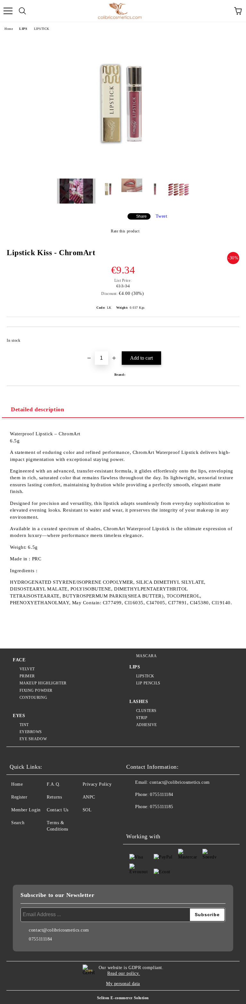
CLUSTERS (146, 710)
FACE (19, 659)
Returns (54, 797)
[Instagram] (149, 820)
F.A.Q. (53, 784)
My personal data (123, 983)
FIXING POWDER (36, 690)
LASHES (138, 701)
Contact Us (58, 809)
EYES (19, 715)
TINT (24, 725)
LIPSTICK (41, 28)
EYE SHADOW (33, 739)
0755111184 (161, 794)
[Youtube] (163, 820)
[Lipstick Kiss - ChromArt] (123, 168)
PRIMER (27, 676)
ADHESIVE (146, 725)
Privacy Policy (97, 784)
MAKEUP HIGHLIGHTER (43, 683)
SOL (87, 809)
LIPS (23, 28)
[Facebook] (134, 820)
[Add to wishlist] (230, 337)
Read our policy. (123, 973)
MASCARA (146, 656)
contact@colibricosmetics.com (180, 782)
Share (141, 216)
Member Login (26, 809)
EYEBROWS (31, 732)
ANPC (89, 797)
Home (8, 28)
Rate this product (125, 231)
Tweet (162, 216)
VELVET (27, 669)
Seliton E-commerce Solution (123, 998)
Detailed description (37, 409)
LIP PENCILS (148, 683)
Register (19, 797)
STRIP (141, 717)
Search (17, 822)
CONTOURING (33, 697)
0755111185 (161, 806)
